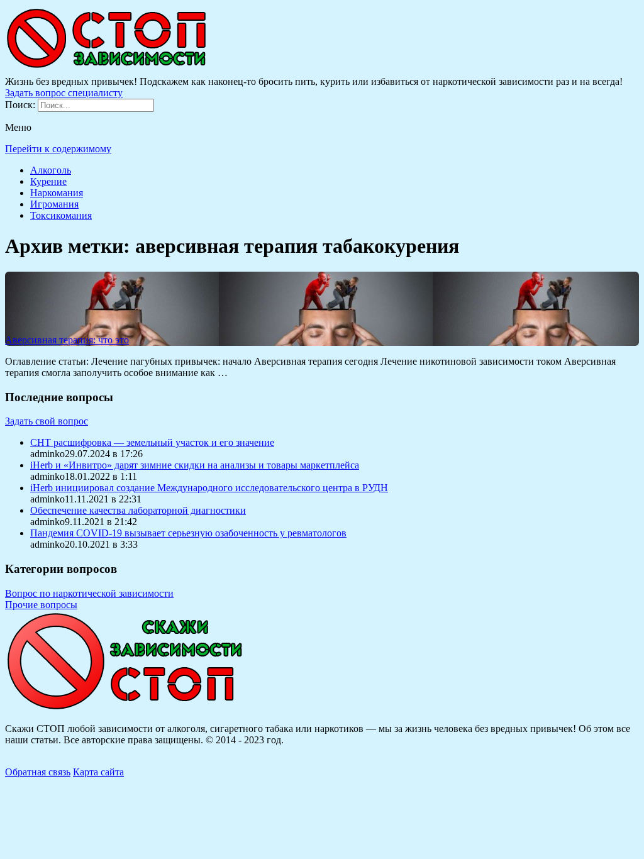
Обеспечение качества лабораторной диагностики (138, 510)
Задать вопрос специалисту (64, 92)
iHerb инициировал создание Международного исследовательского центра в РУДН (209, 487)
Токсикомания (61, 215)
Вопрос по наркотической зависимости (89, 593)
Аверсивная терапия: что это (67, 340)
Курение (48, 181)
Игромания (54, 204)
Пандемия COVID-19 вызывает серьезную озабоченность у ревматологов (188, 533)
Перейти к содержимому (58, 148)
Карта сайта (98, 772)
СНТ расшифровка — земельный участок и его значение (152, 442)
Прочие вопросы (41, 604)
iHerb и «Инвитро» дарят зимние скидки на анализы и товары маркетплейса (194, 465)
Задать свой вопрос (46, 421)
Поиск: (21, 104)
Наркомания (56, 192)
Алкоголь (50, 170)
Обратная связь (37, 772)
